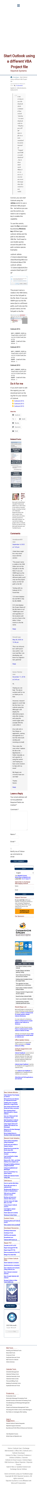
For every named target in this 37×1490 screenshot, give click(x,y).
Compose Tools (10, 1355)
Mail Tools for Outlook (12, 1359)
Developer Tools (8, 1233)
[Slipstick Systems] (11, 77)
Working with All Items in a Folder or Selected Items (11, 1190)
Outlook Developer (18, 1453)
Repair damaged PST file (10, 1247)
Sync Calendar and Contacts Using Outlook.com (11, 1268)
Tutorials (25, 1457)
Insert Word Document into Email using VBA (11, 1149)
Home (10, 1448)
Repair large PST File (9, 1250)
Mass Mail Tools (10, 1353)
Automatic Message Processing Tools (16, 1398)
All (29, 963)
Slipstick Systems (18, 71)
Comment (14, 809)
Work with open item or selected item (10, 1186)
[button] (18, 5)
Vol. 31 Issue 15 (26, 879)
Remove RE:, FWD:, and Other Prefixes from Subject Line (12, 1161)
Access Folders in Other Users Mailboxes (10, 1281)
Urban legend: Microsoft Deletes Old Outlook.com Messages (11, 1125)
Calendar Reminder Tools (13, 1376)
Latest (24, 961)
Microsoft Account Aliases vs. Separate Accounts (11, 1099)
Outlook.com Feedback (23, 1070)
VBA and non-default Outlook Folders (9, 1194)
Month (25, 963)
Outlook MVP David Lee (10, 1239)
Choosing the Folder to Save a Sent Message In (19, 1409)
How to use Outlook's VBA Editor (24, 999)
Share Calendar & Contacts (11, 1262)
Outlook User (17, 1448)
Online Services (10, 1362)
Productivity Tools (11, 1396)
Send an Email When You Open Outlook (11, 1172)
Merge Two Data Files (10, 1254)
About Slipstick (20, 1462)
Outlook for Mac (11, 1455)
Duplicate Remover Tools (13, 1357)
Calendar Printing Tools (12, 1374)
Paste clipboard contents (11, 1212)
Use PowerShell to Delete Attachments (11, 1157)
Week (19, 963)
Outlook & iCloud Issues (13, 1460)
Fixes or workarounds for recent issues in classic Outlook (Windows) (24, 1014)
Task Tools (9, 1405)
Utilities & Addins (15, 1457)
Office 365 (18, 1451)
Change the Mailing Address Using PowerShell (12, 1164)
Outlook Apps (27, 1460)
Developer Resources (10, 1230)
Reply (14, 629)
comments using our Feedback (18, 1474)
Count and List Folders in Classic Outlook (11, 1145)
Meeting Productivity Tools (13, 1383)
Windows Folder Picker (10, 1215)
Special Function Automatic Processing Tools (18, 1400)
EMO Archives (9, 1462)
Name (13, 834)
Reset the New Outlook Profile (23, 996)
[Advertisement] (18, 30)
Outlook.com (27, 1451)
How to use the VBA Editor (11, 1183)
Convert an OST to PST (10, 1245)
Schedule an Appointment (24, 911)
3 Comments (19, 85)
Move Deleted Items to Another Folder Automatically (12, 1134)
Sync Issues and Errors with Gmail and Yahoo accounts (11, 1107)
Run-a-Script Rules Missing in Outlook (16, 462)
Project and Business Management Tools (17, 1407)
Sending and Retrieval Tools (13, 1350)
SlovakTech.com (8, 1237)
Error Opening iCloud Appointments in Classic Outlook (10, 1112)
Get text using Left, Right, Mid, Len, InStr (11, 1201)
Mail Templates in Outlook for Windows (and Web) (11, 1120)
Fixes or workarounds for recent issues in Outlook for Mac (23, 1029)
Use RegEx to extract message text (9, 1209)
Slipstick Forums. (22, 875)
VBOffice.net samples (10, 1235)
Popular (18, 961)
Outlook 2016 (19, 401)
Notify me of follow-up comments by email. (17, 854)
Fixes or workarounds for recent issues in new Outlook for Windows (23, 1022)
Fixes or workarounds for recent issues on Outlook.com (24, 1035)
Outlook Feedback (20, 1053)
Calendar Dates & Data (12, 1378)
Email (12, 842)
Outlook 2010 (19, 406)
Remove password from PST (12, 1252)
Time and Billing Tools (12, 1381)
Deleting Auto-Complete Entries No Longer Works (11, 1103)
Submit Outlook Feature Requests (15, 1423)
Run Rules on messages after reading (16, 1412)
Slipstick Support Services (13, 1425)
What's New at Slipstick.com (23, 877)
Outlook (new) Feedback (22, 1064)
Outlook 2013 (19, 404)
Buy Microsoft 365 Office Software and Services (19, 1428)
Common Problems (24, 1455)
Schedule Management (12, 1372)
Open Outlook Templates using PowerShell (11, 1141)
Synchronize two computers (11, 1265)
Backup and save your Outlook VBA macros (10, 1197)
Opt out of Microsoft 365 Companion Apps (11, 1116)
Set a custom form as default (12, 1224)
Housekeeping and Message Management (18, 1402)
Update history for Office (22, 1044)
